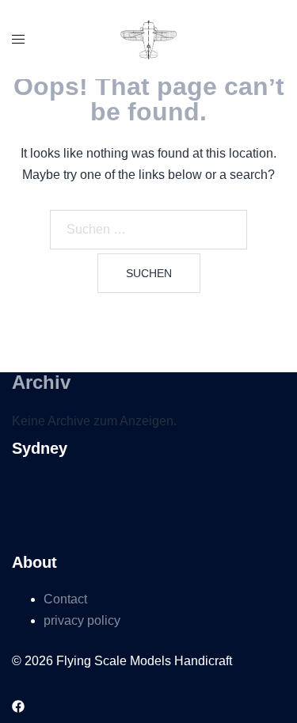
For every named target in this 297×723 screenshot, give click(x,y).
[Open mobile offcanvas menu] (18, 40)
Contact (65, 599)
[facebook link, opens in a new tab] (18, 705)
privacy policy (82, 620)
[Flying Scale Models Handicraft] (148, 38)
